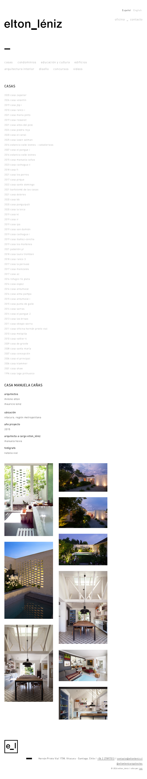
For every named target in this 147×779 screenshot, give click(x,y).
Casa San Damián (17, 229)
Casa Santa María (17, 349)
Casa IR (11, 219)
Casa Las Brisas (16, 319)
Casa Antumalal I (17, 299)
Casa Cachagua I (17, 234)
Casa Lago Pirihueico (19, 373)
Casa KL (11, 214)
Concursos (61, 69)
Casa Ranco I (14, 110)
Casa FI (11, 170)
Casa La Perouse (16, 264)
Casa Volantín (15, 100)
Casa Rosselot (15, 120)
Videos (78, 69)
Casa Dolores (15, 194)
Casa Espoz (14, 284)
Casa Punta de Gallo (19, 304)
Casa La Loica (14, 209)
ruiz (141, 769)
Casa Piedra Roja (17, 130)
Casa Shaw (13, 368)
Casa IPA (12, 224)
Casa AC (12, 274)
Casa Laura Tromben (19, 254)
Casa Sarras (14, 309)
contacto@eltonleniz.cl (130, 759)
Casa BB (12, 199)
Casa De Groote (16, 344)
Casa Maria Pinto (17, 115)
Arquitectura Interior (19, 69)
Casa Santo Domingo (19, 185)
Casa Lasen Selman (18, 140)
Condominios (27, 62)
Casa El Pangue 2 (17, 314)
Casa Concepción (17, 354)
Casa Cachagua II (17, 165)
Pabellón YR (14, 249)
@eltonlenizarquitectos (130, 764)
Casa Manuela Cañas (19, 160)
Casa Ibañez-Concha (19, 239)
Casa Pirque (14, 180)
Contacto (136, 19)
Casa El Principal (17, 358)
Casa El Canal (15, 135)
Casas (8, 62)
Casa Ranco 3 (15, 259)
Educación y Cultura (55, 62)
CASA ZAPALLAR (15, 95)
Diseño (44, 69)
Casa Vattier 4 (15, 339)
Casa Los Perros (16, 175)
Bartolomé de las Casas (21, 189)
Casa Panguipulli (17, 204)
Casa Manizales (16, 269)
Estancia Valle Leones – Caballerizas (28, 145)
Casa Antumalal (16, 289)
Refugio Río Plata (17, 279)
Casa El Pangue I (17, 150)
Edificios (80, 62)
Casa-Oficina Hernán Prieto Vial (25, 329)
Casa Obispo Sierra (18, 324)
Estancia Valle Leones (20, 155)
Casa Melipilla (15, 334)
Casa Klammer (16, 363)
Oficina (120, 19)
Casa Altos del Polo (18, 125)
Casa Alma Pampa (18, 294)
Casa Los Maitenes (18, 244)
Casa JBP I (13, 105)
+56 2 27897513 (105, 759)
